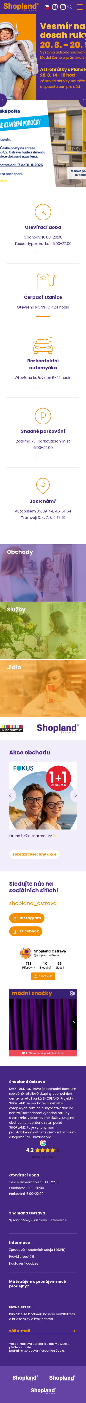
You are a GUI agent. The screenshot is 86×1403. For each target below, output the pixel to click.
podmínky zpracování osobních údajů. (37, 1351)
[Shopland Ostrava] (21, 7)
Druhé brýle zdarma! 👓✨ (33, 835)
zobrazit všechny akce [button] (34, 854)
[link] (55, 7)
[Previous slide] (9, 795)
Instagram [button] (30, 918)
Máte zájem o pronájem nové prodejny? (37, 1284)
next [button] (82, 100)
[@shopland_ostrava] (25, 953)
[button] (47, 7)
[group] (43, 57)
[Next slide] (77, 795)
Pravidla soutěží (21, 1256)
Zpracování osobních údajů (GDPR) (37, 1249)
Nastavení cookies (23, 1263)
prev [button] (3, 100)
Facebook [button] (29, 931)
